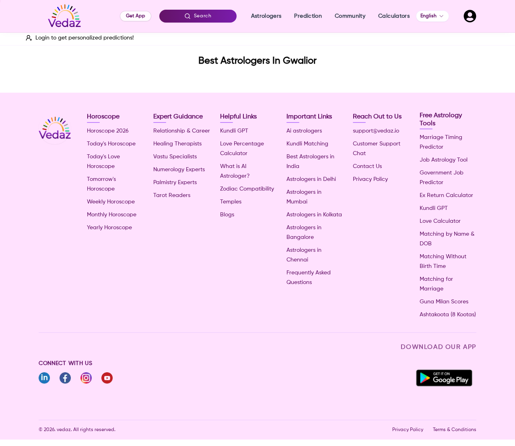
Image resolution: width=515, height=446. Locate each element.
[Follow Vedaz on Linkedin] (44, 378)
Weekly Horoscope (111, 202)
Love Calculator (440, 221)
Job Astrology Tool (444, 160)
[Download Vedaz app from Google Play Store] (444, 377)
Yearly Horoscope (109, 227)
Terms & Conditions (454, 429)
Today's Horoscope (111, 144)
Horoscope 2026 (108, 131)
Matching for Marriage (436, 284)
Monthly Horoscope (111, 215)
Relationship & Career (181, 131)
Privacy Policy (370, 179)
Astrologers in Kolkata (314, 215)
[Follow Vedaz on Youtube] (107, 378)
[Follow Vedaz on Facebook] (65, 378)
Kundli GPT (234, 131)
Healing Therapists (177, 144)
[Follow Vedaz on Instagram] (86, 378)
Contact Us (367, 166)
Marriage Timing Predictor (441, 142)
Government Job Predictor (442, 177)
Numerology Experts (179, 169)
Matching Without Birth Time (443, 261)
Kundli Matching (307, 144)
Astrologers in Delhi (311, 179)
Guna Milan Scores (444, 302)
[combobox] (432, 16)
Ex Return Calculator (446, 195)
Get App (135, 16)
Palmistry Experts (175, 182)
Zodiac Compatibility (247, 189)
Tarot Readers (171, 195)
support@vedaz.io (376, 131)
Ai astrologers (304, 131)
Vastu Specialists (175, 157)
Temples (230, 202)
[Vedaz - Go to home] (64, 16)
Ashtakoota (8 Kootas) (448, 314)
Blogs (227, 215)
